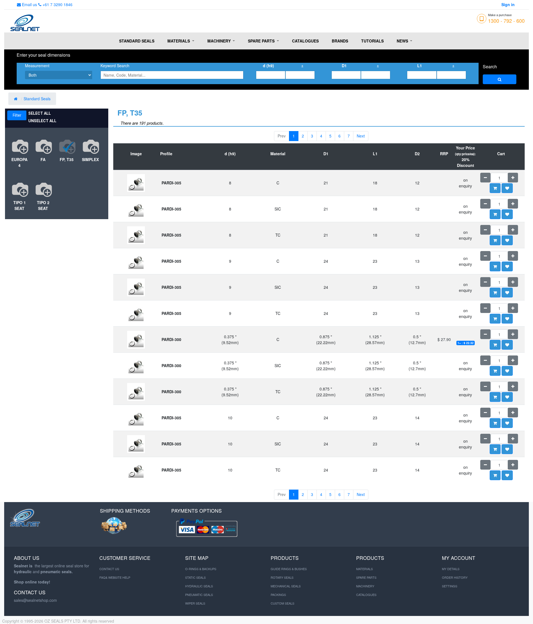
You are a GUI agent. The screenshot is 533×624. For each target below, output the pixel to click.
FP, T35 (67, 159)
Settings (449, 586)
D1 (344, 65)
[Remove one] (485, 177)
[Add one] (513, 177)
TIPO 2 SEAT (43, 205)
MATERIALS (364, 569)
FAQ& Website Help (114, 577)
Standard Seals (38, 98)
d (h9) (268, 65)
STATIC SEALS (195, 577)
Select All (39, 113)
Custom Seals (282, 603)
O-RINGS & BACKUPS (200, 569)
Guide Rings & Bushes (289, 569)
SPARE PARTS (366, 577)
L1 (419, 65)
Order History (454, 577)
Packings (278, 594)
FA (43, 159)
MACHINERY (365, 586)
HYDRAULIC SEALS (199, 586)
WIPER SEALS (195, 603)
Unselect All (42, 121)
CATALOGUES (366, 594)
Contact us (109, 569)
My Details (450, 569)
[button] (507, 188)
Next (361, 136)
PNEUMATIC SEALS (199, 594)
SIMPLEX (90, 159)
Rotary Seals (282, 577)
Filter (17, 115)
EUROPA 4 (19, 162)
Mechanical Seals (286, 586)
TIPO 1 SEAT (19, 205)
